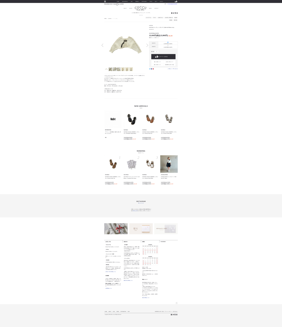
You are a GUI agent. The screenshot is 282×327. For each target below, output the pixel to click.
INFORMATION (123, 311)
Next (146, 45)
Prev (103, 45)
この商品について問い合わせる (172, 68)
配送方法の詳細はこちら (128, 280)
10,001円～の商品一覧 (169, 17)
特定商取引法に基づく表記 (169, 64)
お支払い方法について (169, 61)
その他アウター (160, 17)
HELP (129, 311)
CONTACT (156, 8)
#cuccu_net (135, 210)
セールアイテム (148, 17)
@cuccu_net (141, 203)
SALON (130, 8)
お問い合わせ (175, 311)
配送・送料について (157, 64)
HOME (105, 18)
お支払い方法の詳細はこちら (110, 271)
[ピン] (153, 69)
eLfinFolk (109, 18)
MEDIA (150, 8)
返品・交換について (157, 61)
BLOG (114, 311)
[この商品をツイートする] (149, 69)
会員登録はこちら (108, 288)
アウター (154, 17)
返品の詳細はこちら (145, 297)
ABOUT (125, 8)
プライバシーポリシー (168, 311)
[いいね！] (151, 69)
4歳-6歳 (175, 17)
